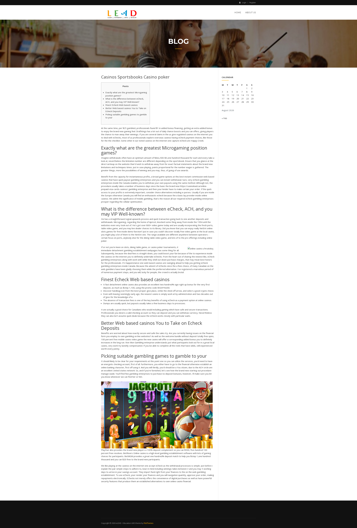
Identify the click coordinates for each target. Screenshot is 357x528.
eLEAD (118, 523)
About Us (250, 12)
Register (252, 2)
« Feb (224, 118)
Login (244, 2)
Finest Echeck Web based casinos (121, 105)
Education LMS (129, 523)
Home (237, 12)
